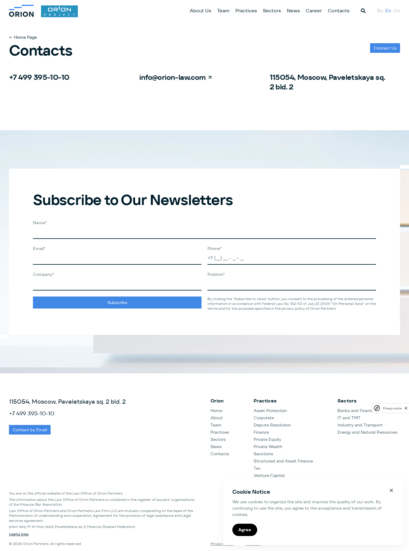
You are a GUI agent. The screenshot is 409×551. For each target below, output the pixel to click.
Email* (39, 248)
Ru (380, 11)
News (293, 11)
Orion (217, 401)
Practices (246, 11)
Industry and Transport (360, 425)
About (216, 417)
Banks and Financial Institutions (368, 410)
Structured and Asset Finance (283, 461)
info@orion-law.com (172, 77)
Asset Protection (270, 410)
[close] (406, 408)
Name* (40, 222)
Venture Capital (269, 475)
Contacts (338, 11)
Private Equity (267, 439)
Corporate (264, 417)
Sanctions (263, 453)
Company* (43, 274)
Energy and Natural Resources (367, 432)
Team (223, 11)
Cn (396, 11)
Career (314, 11)
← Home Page (23, 37)
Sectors (272, 11)
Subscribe (117, 302)
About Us (200, 11)
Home (216, 410)
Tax (257, 468)
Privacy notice (392, 408)
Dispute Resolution (272, 425)
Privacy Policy (222, 543)
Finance (261, 432)
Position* (216, 274)
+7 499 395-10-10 (39, 77)
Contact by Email (30, 429)
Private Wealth (268, 446)
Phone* (214, 248)
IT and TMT (348, 417)
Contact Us (385, 48)
